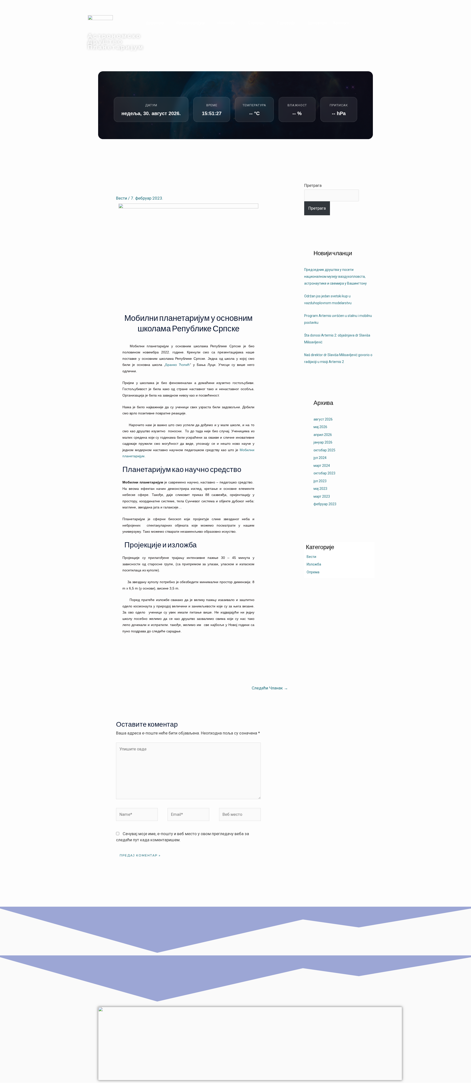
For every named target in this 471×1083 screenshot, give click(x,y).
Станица (256, 23)
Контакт (341, 23)
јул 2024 (320, 458)
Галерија (286, 23)
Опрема (313, 572)
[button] (158, 23)
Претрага (313, 185)
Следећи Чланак (270, 688)
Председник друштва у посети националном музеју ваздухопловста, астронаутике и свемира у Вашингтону (335, 276)
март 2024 (322, 466)
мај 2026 (320, 427)
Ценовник (317, 23)
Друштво (155, 23)
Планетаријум (190, 23)
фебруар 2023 (325, 504)
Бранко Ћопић (177, 365)
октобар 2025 (324, 450)
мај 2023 (320, 489)
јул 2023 (320, 481)
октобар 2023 (324, 473)
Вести (121, 198)
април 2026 (323, 435)
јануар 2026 (323, 442)
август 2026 (323, 419)
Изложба (226, 23)
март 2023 (322, 496)
